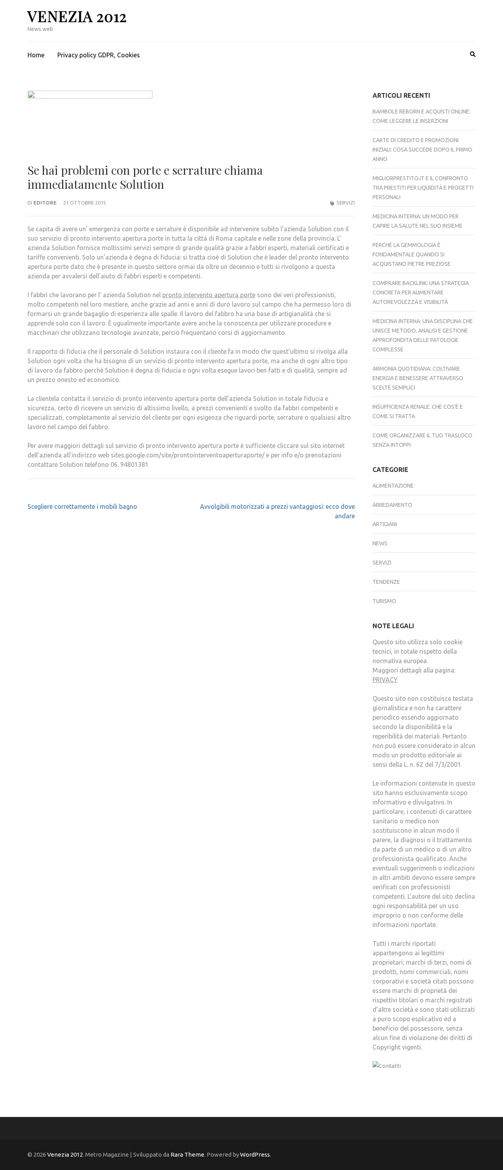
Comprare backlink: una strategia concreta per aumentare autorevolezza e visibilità (421, 292)
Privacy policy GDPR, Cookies (98, 54)
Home (36, 54)
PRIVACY (385, 679)
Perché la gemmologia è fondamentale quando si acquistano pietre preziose (412, 254)
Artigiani (385, 524)
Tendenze (386, 582)
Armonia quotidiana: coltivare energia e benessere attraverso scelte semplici (418, 378)
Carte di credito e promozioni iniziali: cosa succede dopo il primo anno (422, 149)
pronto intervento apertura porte (208, 294)
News (380, 543)
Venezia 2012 (77, 16)
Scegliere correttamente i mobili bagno (82, 506)
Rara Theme (187, 1154)
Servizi (345, 202)
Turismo (384, 601)
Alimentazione (393, 486)
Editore (45, 202)
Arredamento (392, 505)
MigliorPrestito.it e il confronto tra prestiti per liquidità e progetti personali (423, 187)
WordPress (255, 1154)
